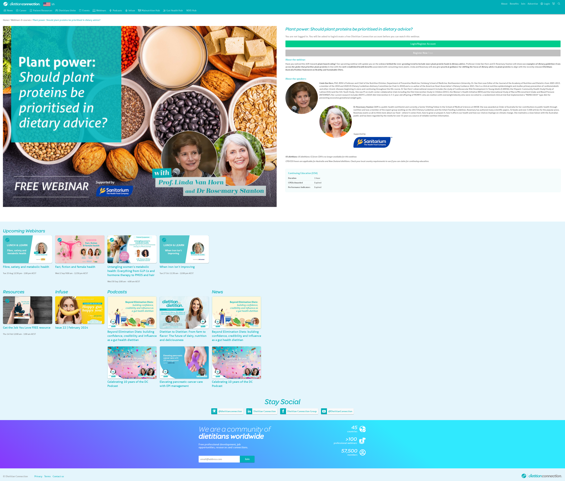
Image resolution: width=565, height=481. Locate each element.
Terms (47, 476)
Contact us (58, 476)
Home (6, 19)
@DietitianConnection (340, 411)
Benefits (514, 3)
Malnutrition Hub (151, 10)
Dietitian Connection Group (302, 411)
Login (547, 3)
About (504, 3)
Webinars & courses (21, 19)
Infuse (132, 10)
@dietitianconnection (230, 411)
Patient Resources (42, 10)
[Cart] (553, 3)
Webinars (101, 10)
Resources (13, 291)
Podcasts (117, 10)
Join (523, 3)
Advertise (533, 3)
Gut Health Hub (174, 10)
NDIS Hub (191, 10)
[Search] (558, 3)
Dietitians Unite (67, 10)
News (10, 10)
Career (22, 10)
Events (86, 10)
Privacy (38, 476)
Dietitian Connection (264, 411)
